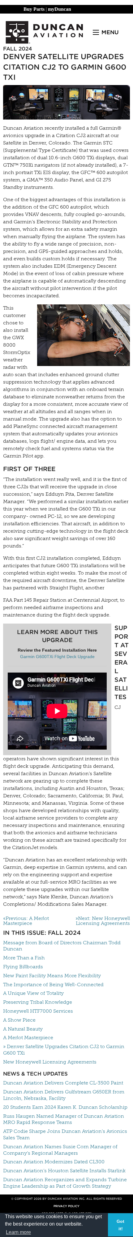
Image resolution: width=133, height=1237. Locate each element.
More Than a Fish (24, 958)
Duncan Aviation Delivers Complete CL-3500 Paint (63, 1083)
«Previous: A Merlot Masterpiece (26, 921)
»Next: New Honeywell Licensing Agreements (102, 921)
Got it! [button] (120, 1225)
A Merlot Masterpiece (28, 1037)
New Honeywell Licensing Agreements (50, 1062)
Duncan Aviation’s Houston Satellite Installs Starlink (64, 1171)
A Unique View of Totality (33, 993)
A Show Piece (19, 1020)
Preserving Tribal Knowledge (37, 1002)
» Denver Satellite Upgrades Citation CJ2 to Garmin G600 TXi (63, 1050)
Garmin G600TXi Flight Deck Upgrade (57, 656)
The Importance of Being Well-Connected (53, 984)
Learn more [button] (18, 1232)
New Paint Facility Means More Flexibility (52, 976)
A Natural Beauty (23, 1029)
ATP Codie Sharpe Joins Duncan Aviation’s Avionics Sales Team (65, 1134)
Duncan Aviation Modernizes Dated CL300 (54, 1162)
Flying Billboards (23, 967)
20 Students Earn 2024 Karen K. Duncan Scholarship (65, 1107)
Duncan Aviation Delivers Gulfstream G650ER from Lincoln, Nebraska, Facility (63, 1095)
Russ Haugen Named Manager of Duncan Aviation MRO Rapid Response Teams (63, 1119)
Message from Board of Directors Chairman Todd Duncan (62, 946)
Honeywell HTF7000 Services (38, 1011)
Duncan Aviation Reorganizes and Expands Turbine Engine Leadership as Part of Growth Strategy (65, 1183)
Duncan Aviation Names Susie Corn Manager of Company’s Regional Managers (60, 1150)
